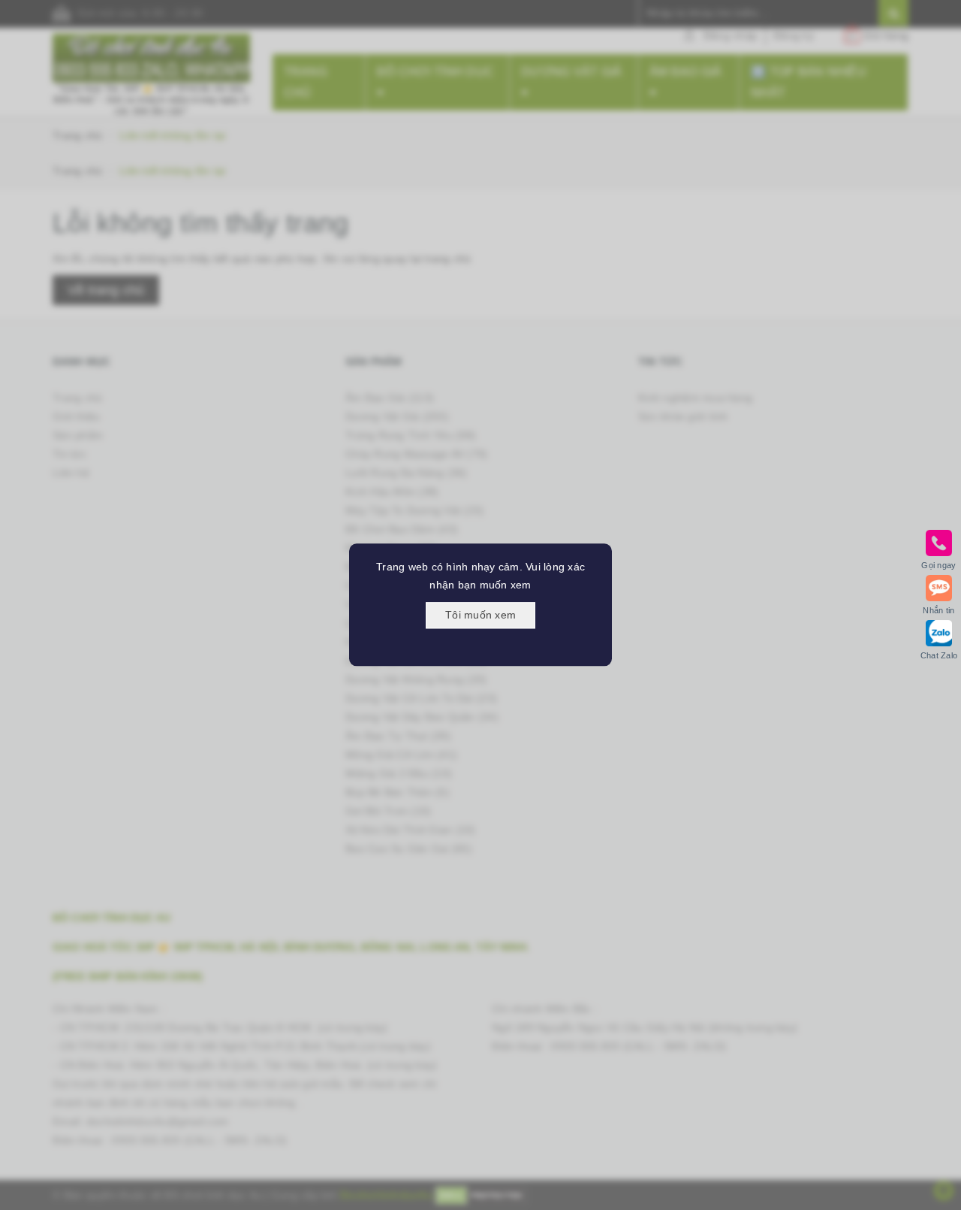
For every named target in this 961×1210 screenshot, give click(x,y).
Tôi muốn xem (480, 615)
